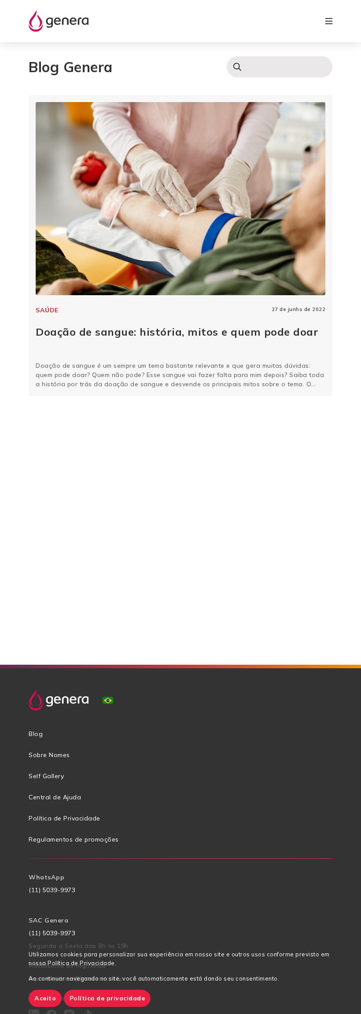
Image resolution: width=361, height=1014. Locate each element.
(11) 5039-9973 (52, 890)
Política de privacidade (107, 998)
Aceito (45, 998)
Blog (36, 734)
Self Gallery (46, 776)
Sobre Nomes (49, 755)
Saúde (47, 310)
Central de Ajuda (55, 797)
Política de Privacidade (64, 818)
